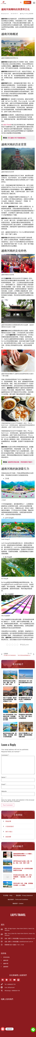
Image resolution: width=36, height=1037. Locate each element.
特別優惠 (27, 2)
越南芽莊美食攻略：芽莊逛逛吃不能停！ (20, 462)
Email (3, 784)
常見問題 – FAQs (7, 895)
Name (3, 777)
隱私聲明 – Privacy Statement (24, 895)
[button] (21, 2)
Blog (22, 13)
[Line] (18, 980)
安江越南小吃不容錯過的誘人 (17, 138)
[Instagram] (10, 980)
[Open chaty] (3, 1029)
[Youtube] (14, 980)
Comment (5, 755)
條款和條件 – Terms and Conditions (18, 899)
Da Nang (26, 13)
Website (4, 791)
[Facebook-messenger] (6, 980)
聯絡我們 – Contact (18, 903)
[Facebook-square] (2, 980)
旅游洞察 (31, 13)
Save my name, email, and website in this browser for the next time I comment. (17, 800)
